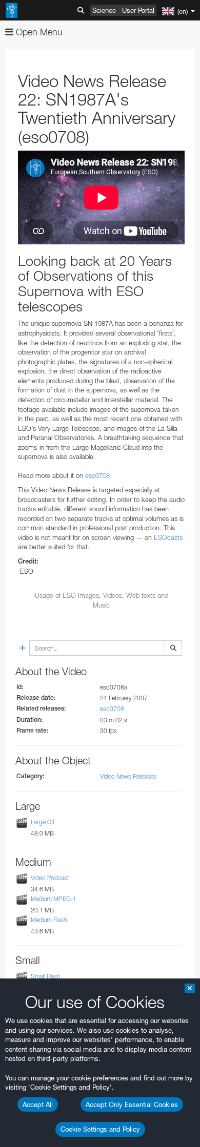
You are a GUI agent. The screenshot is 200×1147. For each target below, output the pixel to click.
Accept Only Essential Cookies (132, 1104)
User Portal (138, 10)
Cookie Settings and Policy (100, 1129)
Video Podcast (50, 878)
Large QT (43, 822)
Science (104, 10)
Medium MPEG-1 (53, 899)
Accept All (38, 1104)
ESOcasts (168, 537)
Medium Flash (49, 920)
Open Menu (38, 32)
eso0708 (97, 475)
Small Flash (45, 976)
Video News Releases (128, 776)
